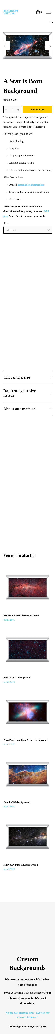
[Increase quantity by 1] (18, 109)
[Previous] (5, 45)
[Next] (50, 45)
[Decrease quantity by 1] (6, 109)
